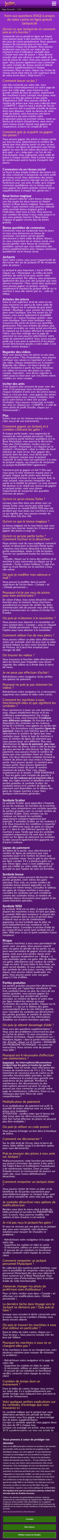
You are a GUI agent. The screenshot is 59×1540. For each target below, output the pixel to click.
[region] (29, 1485)
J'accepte (29, 1519)
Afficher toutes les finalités (29, 1535)
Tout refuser (29, 1527)
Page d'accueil (8, 10)
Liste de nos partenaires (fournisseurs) (19, 1512)
